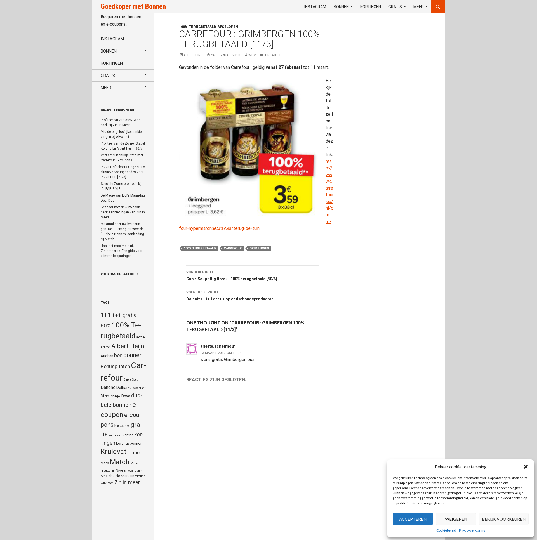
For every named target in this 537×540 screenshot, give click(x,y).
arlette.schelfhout (218, 346)
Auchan (107, 356)
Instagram (315, 6)
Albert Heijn (127, 346)
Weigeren (456, 519)
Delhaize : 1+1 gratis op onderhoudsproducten (230, 295)
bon (118, 355)
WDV (252, 55)
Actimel (105, 347)
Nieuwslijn (108, 471)
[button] (526, 467)
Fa (116, 425)
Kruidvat (113, 452)
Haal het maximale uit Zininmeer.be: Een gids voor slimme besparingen (121, 251)
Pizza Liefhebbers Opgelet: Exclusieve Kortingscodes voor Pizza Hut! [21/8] (123, 172)
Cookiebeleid (446, 530)
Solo (116, 476)
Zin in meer (127, 482)
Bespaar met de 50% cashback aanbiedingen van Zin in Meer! (123, 212)
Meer (418, 6)
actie (140, 337)
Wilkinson (107, 483)
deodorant (139, 388)
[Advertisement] (393, 158)
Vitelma (140, 476)
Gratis (395, 6)
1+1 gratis (124, 315)
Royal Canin (134, 471)
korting (128, 435)
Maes (105, 463)
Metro (134, 463)
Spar (124, 476)
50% (106, 326)
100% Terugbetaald (200, 248)
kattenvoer (115, 435)
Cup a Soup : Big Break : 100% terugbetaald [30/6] (231, 275)
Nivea (121, 470)
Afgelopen (228, 27)
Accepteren (413, 519)
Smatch (106, 476)
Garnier (125, 426)
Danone (108, 387)
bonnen (133, 355)
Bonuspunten (115, 366)
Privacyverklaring (472, 530)
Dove (125, 396)
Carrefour (233, 248)
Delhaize (124, 387)
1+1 (106, 315)
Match (119, 462)
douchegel (113, 396)
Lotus (136, 453)
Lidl (129, 453)
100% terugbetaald (197, 27)
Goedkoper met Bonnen (133, 7)
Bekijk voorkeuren (504, 519)
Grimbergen (259, 248)
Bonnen (341, 6)
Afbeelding (193, 55)
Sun (131, 476)
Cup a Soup (130, 379)
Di (102, 396)
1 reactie (273, 55)
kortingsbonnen (129, 443)
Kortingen (370, 6)
